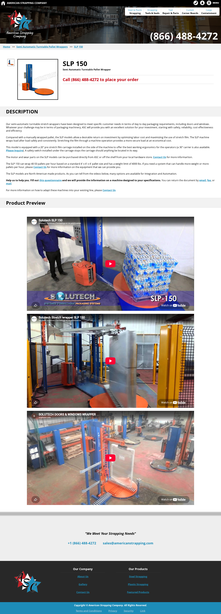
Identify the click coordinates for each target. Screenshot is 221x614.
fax (209, 180)
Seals (156, 13)
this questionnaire (50, 180)
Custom (190, 12)
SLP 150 (78, 46)
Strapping (135, 13)
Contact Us (159, 157)
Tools (148, 13)
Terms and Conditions (89, 610)
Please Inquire (14, 150)
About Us (82, 576)
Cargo (209, 10)
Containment (208, 13)
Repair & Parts (171, 13)
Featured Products (138, 592)
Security (129, 610)
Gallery (83, 584)
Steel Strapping (138, 576)
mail (8, 183)
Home (6, 46)
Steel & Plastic (135, 10)
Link (142, 610)
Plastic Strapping (138, 584)
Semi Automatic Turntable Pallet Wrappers (42, 46)
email (202, 180)
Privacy (112, 610)
